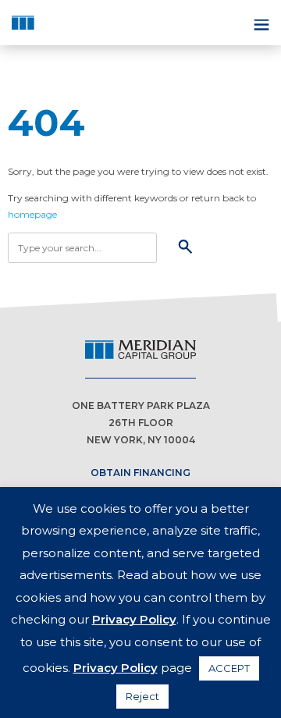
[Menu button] (260, 23)
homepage (32, 214)
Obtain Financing (140, 472)
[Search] (185, 248)
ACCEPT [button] (229, 668)
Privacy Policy (134, 619)
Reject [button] (142, 696)
